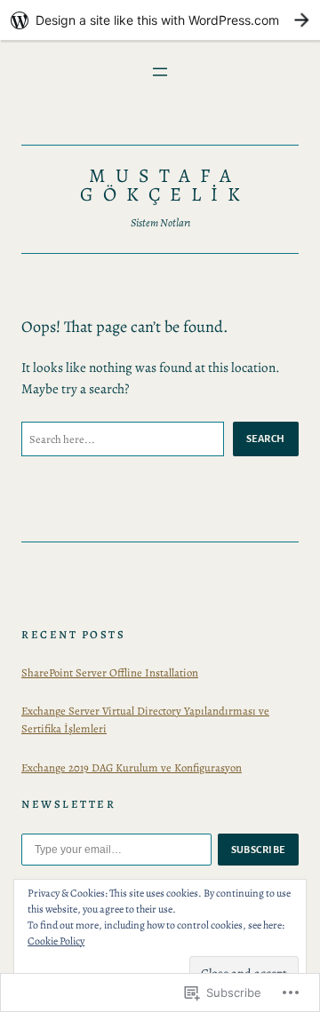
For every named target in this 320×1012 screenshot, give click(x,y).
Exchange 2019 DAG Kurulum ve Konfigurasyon (131, 767)
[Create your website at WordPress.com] (160, 20)
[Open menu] (160, 72)
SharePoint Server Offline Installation (109, 672)
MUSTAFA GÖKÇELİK (165, 185)
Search (265, 438)
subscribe (258, 849)
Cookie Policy (56, 941)
